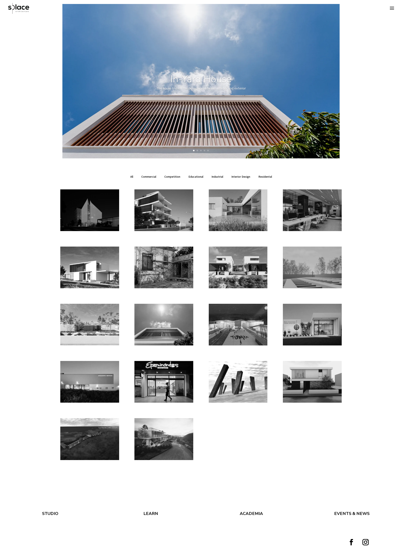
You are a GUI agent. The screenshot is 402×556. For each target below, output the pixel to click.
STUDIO (50, 513)
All (131, 176)
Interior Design (240, 176)
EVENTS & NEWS (352, 513)
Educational (195, 176)
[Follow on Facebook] (351, 542)
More (201, 100)
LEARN (150, 513)
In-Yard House (201, 79)
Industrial (217, 176)
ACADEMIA (251, 513)
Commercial (148, 176)
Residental (265, 176)
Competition (172, 176)
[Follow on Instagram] (365, 542)
